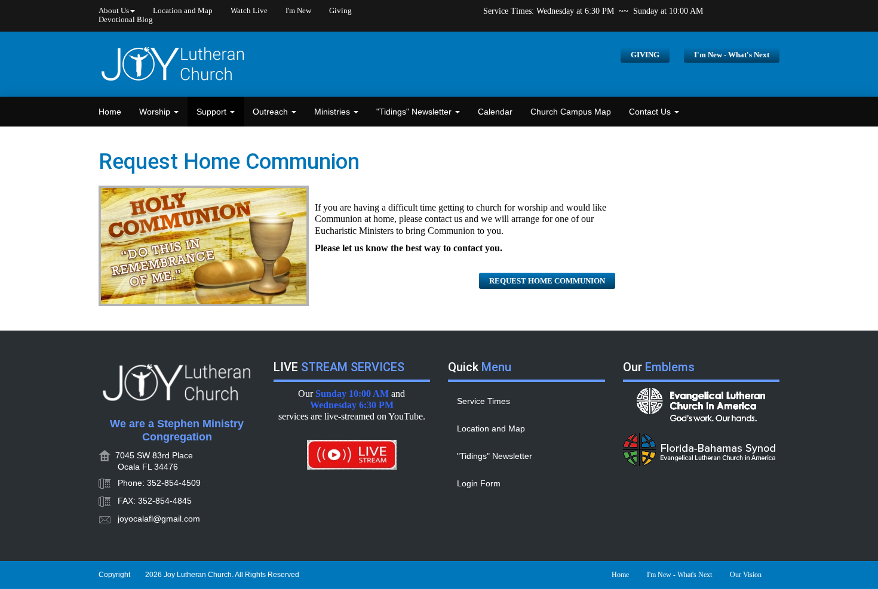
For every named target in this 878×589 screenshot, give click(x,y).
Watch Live (249, 11)
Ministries (333, 111)
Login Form (479, 483)
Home (110, 111)
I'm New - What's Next (731, 54)
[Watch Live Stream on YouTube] (352, 455)
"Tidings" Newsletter (415, 111)
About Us (114, 11)
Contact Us (651, 111)
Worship (156, 111)
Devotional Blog (126, 20)
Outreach (271, 111)
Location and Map (183, 11)
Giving (340, 11)
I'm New (298, 11)
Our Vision (746, 575)
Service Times (483, 401)
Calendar (495, 111)
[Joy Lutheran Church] (173, 64)
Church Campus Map (570, 111)
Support (213, 111)
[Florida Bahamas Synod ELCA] (701, 449)
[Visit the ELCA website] (701, 404)
